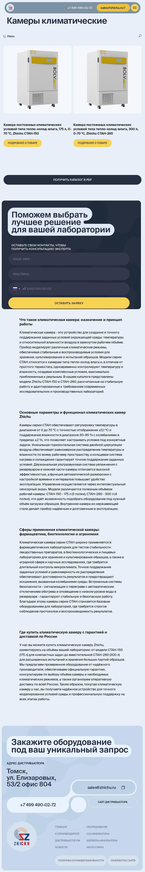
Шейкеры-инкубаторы (101, 840)
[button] (72, 180)
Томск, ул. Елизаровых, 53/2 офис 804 (31, 777)
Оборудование (96, 827)
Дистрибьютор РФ (67, 840)
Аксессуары (94, 847)
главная (61, 827)
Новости (61, 847)
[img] (10, 8)
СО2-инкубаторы (97, 833)
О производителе (67, 833)
